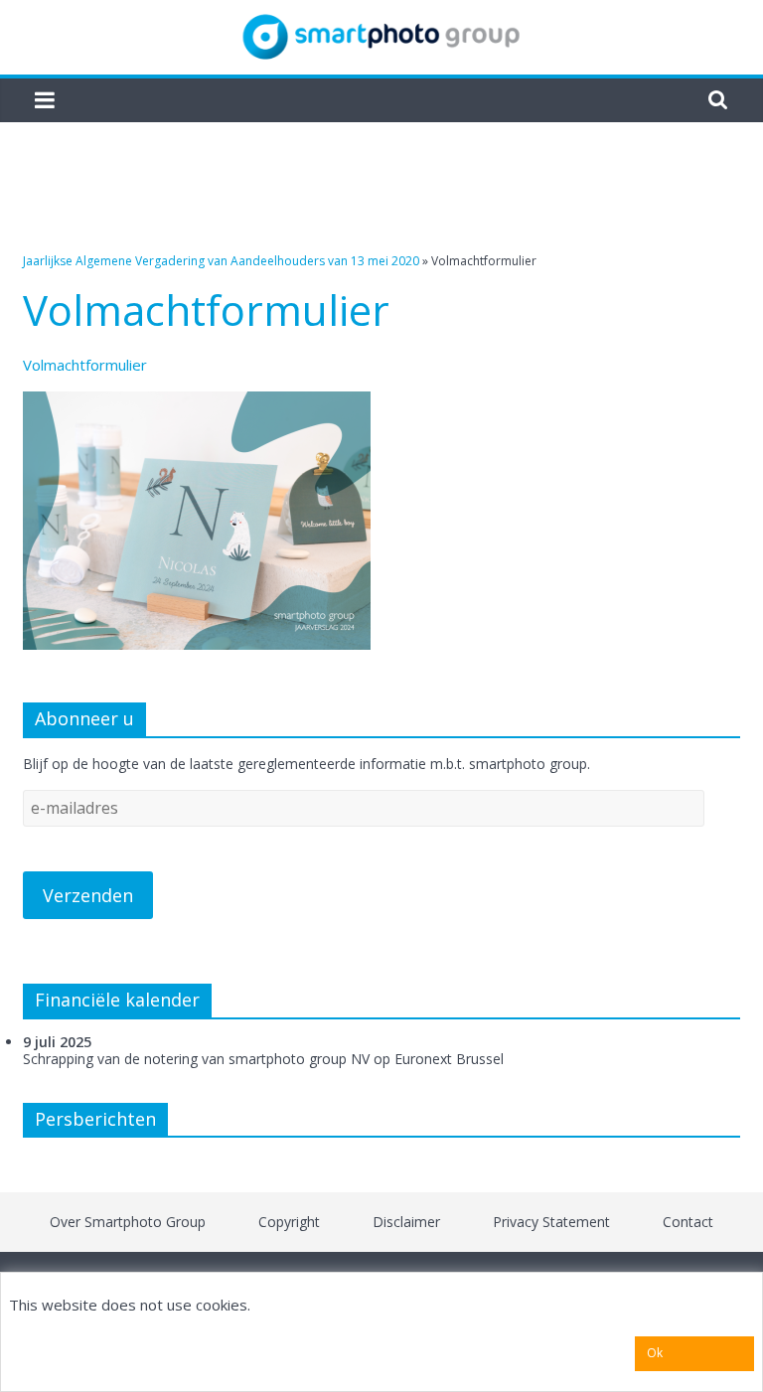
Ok (655, 1352)
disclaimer (406, 1221)
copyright (289, 1221)
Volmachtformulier (85, 365)
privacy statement (551, 1221)
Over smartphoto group (128, 1221)
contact (688, 1221)
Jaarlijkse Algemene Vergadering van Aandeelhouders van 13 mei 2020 (221, 260)
